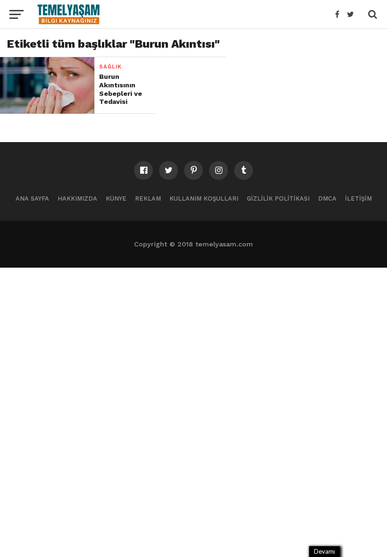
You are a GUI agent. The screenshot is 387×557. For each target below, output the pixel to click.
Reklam (148, 198)
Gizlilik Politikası (278, 198)
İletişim (358, 198)
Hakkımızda (77, 198)
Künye (116, 198)
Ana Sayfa (32, 198)
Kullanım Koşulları (203, 198)
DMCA (327, 198)
